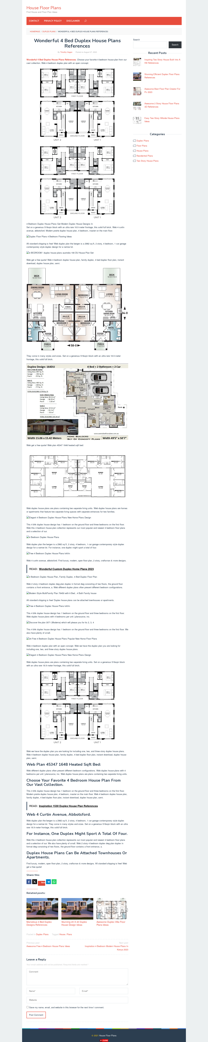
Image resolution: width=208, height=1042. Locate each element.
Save (43, 882)
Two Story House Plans (147, 160)
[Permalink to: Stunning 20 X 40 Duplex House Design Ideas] (77, 909)
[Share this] (28, 881)
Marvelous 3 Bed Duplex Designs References (39, 923)
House (62, 934)
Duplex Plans (42, 934)
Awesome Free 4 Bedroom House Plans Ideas (48, 944)
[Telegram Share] (48, 881)
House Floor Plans (43, 8)
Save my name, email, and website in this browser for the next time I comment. (66, 1007)
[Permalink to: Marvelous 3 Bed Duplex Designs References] (42, 909)
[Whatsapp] (54, 881)
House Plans (142, 150)
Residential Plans (144, 155)
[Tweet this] (34, 881)
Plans (69, 934)
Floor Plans (141, 145)
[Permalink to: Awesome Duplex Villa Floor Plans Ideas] (112, 909)
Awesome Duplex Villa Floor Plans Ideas (111, 923)
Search (136, 39)
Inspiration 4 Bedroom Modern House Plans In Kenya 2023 (106, 946)
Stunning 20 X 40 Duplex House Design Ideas (74, 923)
